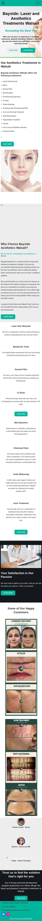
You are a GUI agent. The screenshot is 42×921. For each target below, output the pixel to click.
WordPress (28, 919)
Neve (12, 919)
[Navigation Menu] (38, 3)
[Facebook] (3, 914)
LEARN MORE (28, 50)
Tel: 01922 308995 (8, 906)
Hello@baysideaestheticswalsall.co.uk (15, 910)
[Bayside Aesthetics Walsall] (4, 3)
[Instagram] (8, 914)
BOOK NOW (13, 50)
